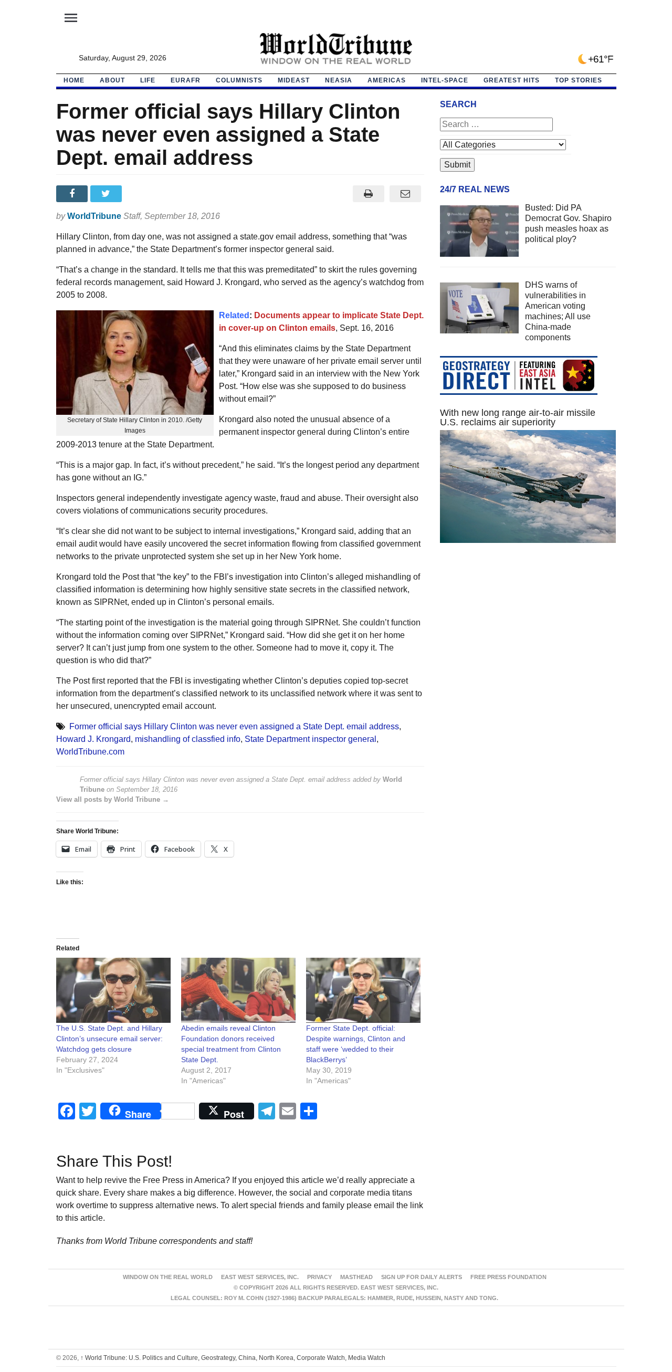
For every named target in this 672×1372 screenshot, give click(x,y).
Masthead (356, 1277)
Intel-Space (444, 80)
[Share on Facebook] (73, 193)
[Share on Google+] (141, 193)
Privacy (319, 1277)
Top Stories (578, 80)
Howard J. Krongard (93, 739)
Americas (387, 80)
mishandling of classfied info (187, 739)
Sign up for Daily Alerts (421, 1277)
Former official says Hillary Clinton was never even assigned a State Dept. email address (234, 726)
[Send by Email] (405, 193)
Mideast (294, 80)
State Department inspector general (310, 739)
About (112, 80)
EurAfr (186, 80)
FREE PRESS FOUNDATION (508, 1277)
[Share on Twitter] (107, 193)
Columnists (239, 80)
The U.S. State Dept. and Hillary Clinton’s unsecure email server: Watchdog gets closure (109, 1038)
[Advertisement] (528, 650)
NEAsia (338, 80)
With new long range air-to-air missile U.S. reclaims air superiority (517, 417)
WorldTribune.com (90, 751)
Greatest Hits (512, 80)
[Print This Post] (368, 193)
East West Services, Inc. (260, 1277)
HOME (74, 80)
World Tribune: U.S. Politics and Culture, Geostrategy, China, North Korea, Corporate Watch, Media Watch (232, 1357)
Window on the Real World (168, 1277)
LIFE (147, 80)
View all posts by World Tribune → (112, 799)
